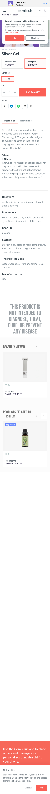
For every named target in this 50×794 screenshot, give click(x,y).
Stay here (35, 38)
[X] (4, 106)
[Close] (4, 3)
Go (15, 38)
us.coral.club (12, 32)
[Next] (44, 416)
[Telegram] (11, 106)
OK (41, 788)
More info (28, 788)
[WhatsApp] (18, 106)
